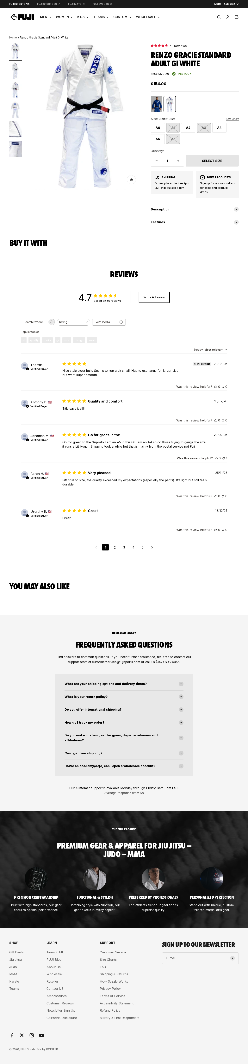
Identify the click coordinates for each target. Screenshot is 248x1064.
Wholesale (54, 974)
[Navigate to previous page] (96, 547)
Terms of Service (112, 996)
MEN (43, 17)
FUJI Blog (53, 959)
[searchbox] (34, 322)
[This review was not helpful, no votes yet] (223, 387)
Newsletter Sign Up (60, 1010)
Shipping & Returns (114, 974)
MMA (13, 974)
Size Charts (108, 959)
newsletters (227, 183)
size (66, 340)
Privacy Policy (110, 989)
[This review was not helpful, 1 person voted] (223, 458)
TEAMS (99, 17)
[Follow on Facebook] (12, 1035)
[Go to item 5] (15, 130)
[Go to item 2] (15, 71)
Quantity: (157, 151)
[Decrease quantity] (156, 160)
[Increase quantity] (178, 160)
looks (47, 340)
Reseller (52, 981)
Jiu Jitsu (15, 959)
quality (34, 340)
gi (57, 340)
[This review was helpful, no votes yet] (215, 387)
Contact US (55, 989)
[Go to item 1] (15, 51)
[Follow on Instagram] (31, 1035)
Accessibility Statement (116, 1003)
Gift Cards (16, 952)
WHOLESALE (146, 17)
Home (13, 37)
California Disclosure (61, 1018)
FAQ (103, 967)
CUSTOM (120, 17)
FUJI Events (101, 4)
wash (92, 340)
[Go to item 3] (15, 91)
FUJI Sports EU (47, 4)
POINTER (52, 1049)
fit (23, 340)
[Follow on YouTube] (41, 1035)
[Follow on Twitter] (21, 1035)
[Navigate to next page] (152, 547)
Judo (13, 967)
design (79, 340)
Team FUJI (54, 952)
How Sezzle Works (114, 981)
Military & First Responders (119, 1018)
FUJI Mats (74, 4)
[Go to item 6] (15, 149)
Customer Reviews (60, 1003)
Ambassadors (56, 996)
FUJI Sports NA (19, 4)
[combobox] (73, 322)
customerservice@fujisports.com (116, 662)
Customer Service (113, 952)
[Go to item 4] (15, 110)
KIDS (81, 17)
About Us (53, 967)
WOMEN (62, 17)
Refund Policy (110, 1010)
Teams (14, 989)
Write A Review (154, 297)
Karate (14, 981)
